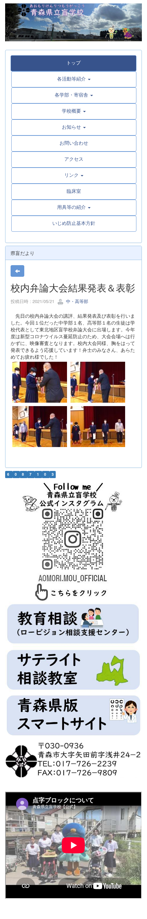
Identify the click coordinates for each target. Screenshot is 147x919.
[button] (74, 78)
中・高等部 (76, 301)
